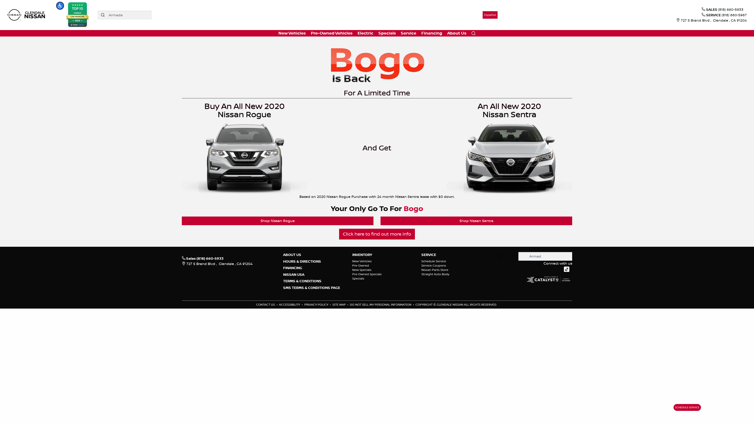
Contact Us (266, 304)
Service (428, 255)
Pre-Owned (360, 265)
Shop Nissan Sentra (476, 220)
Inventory (362, 255)
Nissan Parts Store (434, 270)
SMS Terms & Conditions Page (311, 288)
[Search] (103, 15)
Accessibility (290, 304)
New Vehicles (362, 261)
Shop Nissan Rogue (278, 220)
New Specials (362, 270)
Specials (358, 278)
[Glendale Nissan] (27, 14)
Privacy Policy (316, 304)
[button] (60, 6)
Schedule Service (433, 261)
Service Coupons (433, 265)
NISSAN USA (293, 275)
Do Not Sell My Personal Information (381, 304)
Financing (292, 268)
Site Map (339, 304)
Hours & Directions (302, 261)
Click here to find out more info (377, 234)
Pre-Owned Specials (367, 274)
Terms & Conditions (302, 281)
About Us (292, 255)
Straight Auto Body (435, 274)
